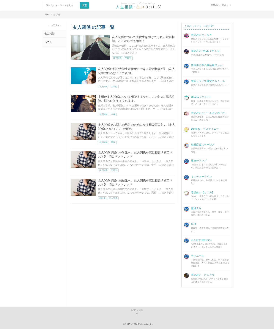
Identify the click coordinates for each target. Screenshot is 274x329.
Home (47, 15)
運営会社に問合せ (220, 5)
